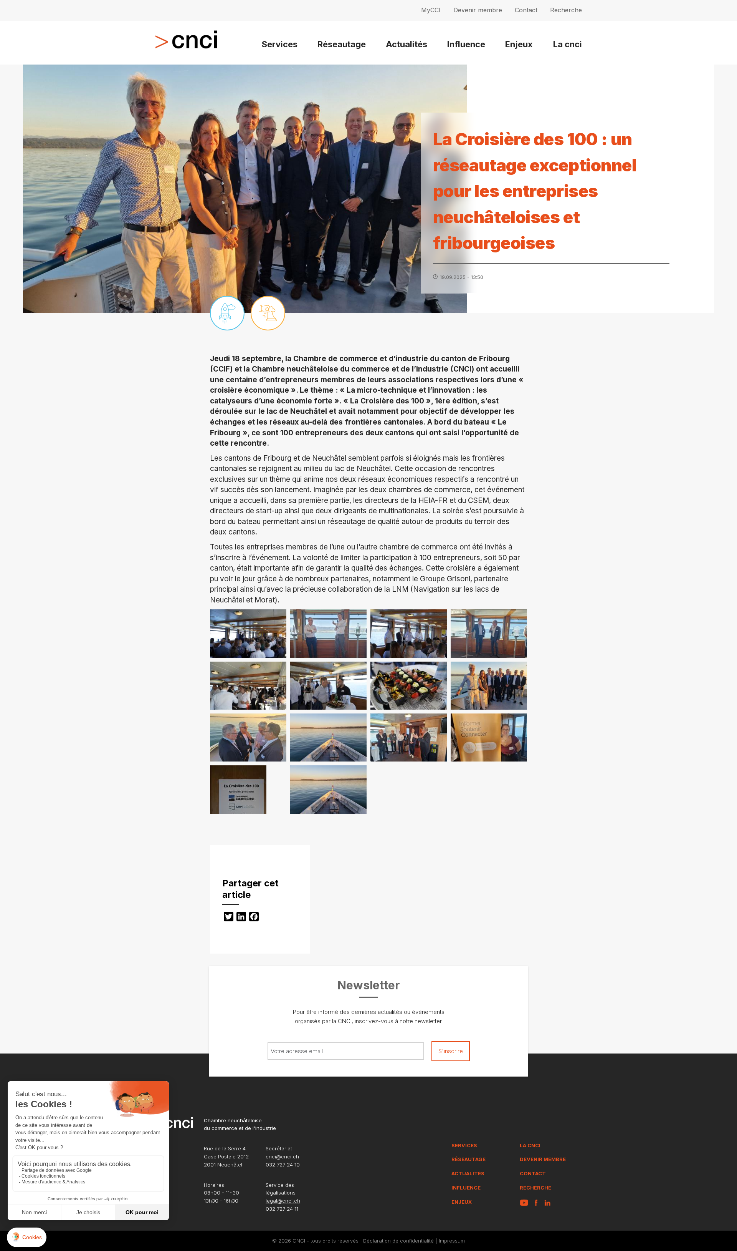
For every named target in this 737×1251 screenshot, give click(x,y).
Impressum (452, 1241)
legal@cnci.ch (283, 1201)
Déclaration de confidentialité (398, 1241)
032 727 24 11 (282, 1209)
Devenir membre (477, 10)
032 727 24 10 (283, 1164)
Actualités (406, 44)
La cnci (567, 44)
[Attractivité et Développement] (227, 313)
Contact (526, 10)
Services (279, 44)
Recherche (566, 10)
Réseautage (341, 44)
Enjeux (519, 44)
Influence (466, 44)
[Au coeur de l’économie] (268, 313)
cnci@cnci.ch (282, 1156)
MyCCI (431, 10)
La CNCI (530, 1145)
